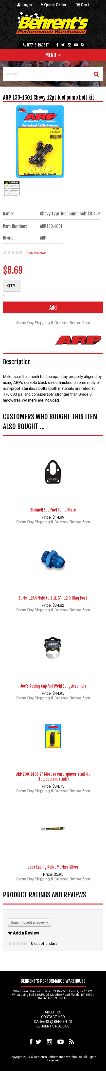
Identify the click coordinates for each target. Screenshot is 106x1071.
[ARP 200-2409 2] (53, 728)
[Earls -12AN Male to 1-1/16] (53, 552)
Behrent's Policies (53, 1026)
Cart (84, 4)
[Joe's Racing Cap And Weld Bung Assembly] (53, 640)
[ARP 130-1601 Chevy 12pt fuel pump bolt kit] (12, 196)
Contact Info (53, 1017)
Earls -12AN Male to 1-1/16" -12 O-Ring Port (53, 598)
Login (26, 4)
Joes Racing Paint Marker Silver (53, 867)
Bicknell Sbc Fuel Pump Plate (53, 510)
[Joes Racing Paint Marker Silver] (53, 821)
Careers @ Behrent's (53, 1022)
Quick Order (55, 4)
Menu (50, 55)
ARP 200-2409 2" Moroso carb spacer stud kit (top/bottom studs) (53, 777)
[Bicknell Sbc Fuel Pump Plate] (53, 464)
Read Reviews (36, 253)
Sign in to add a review (29, 922)
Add (53, 307)
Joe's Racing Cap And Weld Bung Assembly (53, 686)
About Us (53, 1012)
